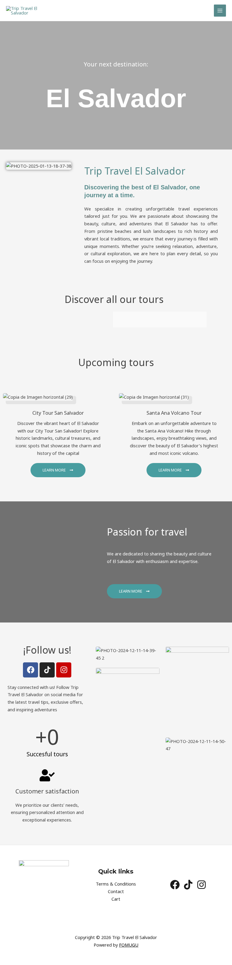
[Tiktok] (188, 884)
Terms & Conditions (116, 884)
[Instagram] (201, 884)
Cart (115, 899)
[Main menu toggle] (220, 11)
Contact (116, 891)
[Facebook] (175, 884)
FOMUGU (128, 945)
